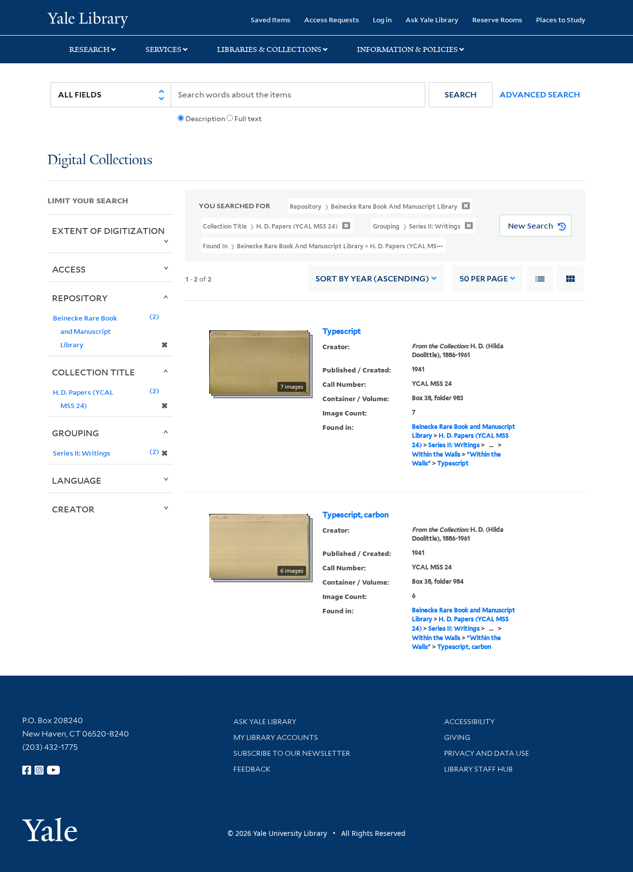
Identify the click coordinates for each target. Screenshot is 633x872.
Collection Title (93, 372)
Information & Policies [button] (407, 49)
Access (69, 269)
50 (483, 278)
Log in (382, 19)
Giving (457, 737)
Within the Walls (436, 454)
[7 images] (258, 361)
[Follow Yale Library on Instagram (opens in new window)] (39, 770)
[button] (461, 94)
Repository (80, 298)
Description (205, 119)
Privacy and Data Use (486, 753)
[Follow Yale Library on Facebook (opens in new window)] (26, 770)
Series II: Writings (454, 445)
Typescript (341, 331)
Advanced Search (539, 94)
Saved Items (270, 19)
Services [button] (163, 49)
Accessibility (469, 722)
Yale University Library (87, 18)
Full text (248, 119)
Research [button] (89, 49)
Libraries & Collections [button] (269, 49)
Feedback (252, 769)
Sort (372, 278)
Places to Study (561, 19)
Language (76, 480)
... (491, 445)
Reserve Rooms (497, 19)
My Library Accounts (275, 737)
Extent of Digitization (108, 230)
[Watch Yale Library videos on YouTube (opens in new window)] (53, 770)
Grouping (75, 433)
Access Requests (331, 19)
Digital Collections (99, 160)
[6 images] (258, 545)
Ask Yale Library (432, 19)
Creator (73, 509)
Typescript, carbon (355, 514)
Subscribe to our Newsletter (291, 753)
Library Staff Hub (478, 769)
